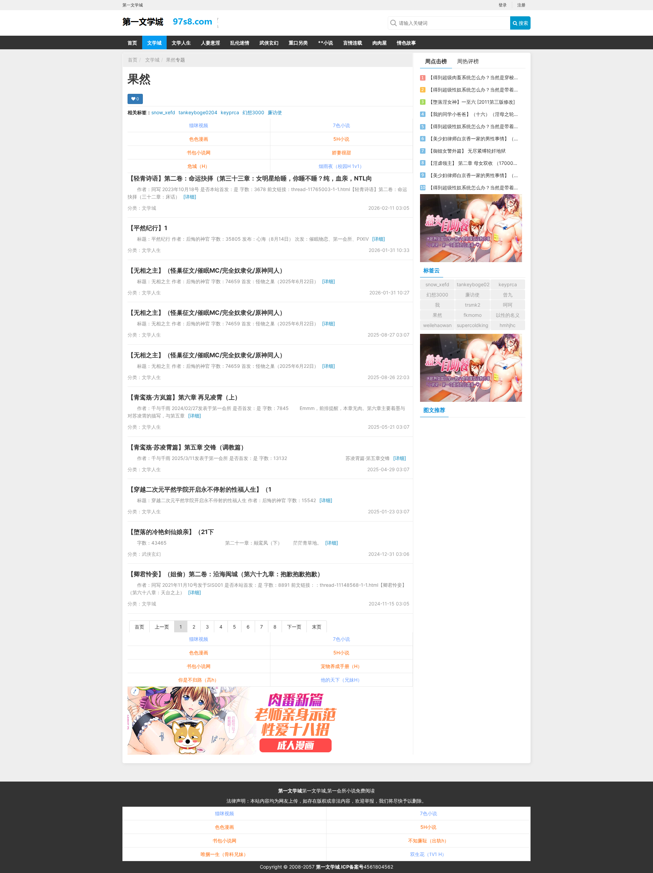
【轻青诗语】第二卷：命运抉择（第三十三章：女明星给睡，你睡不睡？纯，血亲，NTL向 (250, 178)
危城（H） (198, 166)
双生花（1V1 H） (428, 854)
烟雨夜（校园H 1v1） (341, 166)
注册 (521, 4)
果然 (170, 60)
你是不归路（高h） (198, 680)
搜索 (522, 23)
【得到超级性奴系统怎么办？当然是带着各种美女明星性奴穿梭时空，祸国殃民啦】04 (473, 187)
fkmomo (473, 315)
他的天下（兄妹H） (341, 680)
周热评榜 (468, 61)
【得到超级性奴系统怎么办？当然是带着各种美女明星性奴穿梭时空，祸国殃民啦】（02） (473, 126)
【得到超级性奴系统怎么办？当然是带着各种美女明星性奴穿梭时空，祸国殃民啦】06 (473, 89)
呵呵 (508, 305)
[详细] (189, 197)
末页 (316, 627)
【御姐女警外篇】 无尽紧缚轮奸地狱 (467, 151)
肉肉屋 (379, 43)
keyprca (230, 112)
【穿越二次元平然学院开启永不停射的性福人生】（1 (199, 489)
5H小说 (341, 139)
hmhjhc (508, 325)
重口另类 (298, 43)
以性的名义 (508, 315)
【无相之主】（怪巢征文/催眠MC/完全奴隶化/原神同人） (207, 270)
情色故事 (406, 43)
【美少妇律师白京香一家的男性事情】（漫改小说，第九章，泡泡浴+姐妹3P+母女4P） (473, 138)
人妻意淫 (210, 43)
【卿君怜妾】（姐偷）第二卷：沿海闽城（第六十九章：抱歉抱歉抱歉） (225, 574)
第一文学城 (290, 790)
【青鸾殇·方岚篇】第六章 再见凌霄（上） (184, 397)
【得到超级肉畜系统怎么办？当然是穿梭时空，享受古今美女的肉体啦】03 (473, 77)
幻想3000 (253, 112)
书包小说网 (199, 152)
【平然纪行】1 (147, 228)
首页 (132, 43)
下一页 (294, 627)
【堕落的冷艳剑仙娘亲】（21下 (171, 531)
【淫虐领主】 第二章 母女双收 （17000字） (473, 163)
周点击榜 (436, 61)
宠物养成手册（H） (341, 666)
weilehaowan (437, 325)
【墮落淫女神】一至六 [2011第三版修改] (471, 102)
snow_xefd (163, 112)
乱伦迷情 (239, 43)
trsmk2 (472, 305)
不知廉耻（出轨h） (428, 840)
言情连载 (352, 43)
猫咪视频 (198, 125)
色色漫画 (198, 139)
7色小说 (341, 125)
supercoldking (472, 325)
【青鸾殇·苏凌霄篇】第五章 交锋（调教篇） (187, 447)
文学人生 (181, 43)
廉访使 (275, 112)
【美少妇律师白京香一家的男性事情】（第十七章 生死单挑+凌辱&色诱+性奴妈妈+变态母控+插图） (473, 175)
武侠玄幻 (269, 43)
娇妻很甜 (341, 152)
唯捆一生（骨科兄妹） (224, 854)
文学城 (154, 43)
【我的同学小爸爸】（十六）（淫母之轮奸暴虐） (473, 114)
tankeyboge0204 (198, 112)
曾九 (508, 294)
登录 (503, 4)
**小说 (325, 43)
